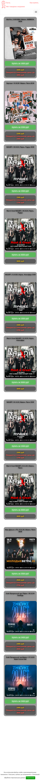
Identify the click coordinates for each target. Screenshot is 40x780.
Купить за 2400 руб (20, 637)
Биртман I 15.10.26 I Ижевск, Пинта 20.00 (20, 83)
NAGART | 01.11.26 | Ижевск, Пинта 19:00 (20, 402)
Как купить (34, 3)
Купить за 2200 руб (20, 127)
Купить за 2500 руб (20, 574)
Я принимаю (30, 778)
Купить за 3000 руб (20, 255)
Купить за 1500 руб (20, 191)
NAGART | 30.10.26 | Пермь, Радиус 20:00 (20, 147)
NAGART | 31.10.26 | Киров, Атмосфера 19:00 (20, 274)
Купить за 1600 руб (20, 63)
